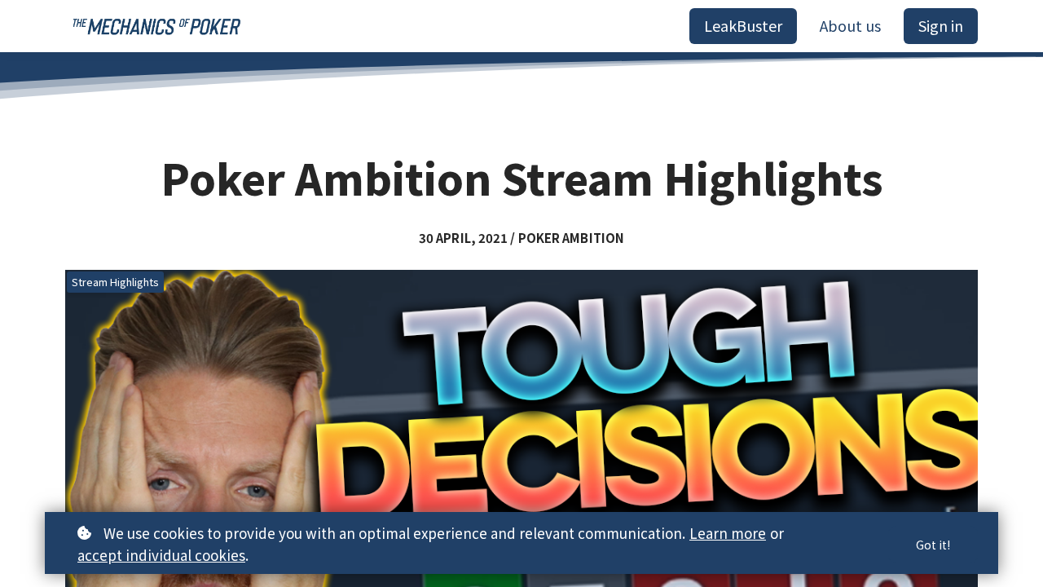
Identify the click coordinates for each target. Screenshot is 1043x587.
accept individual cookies (161, 555)
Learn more (727, 533)
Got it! (933, 544)
